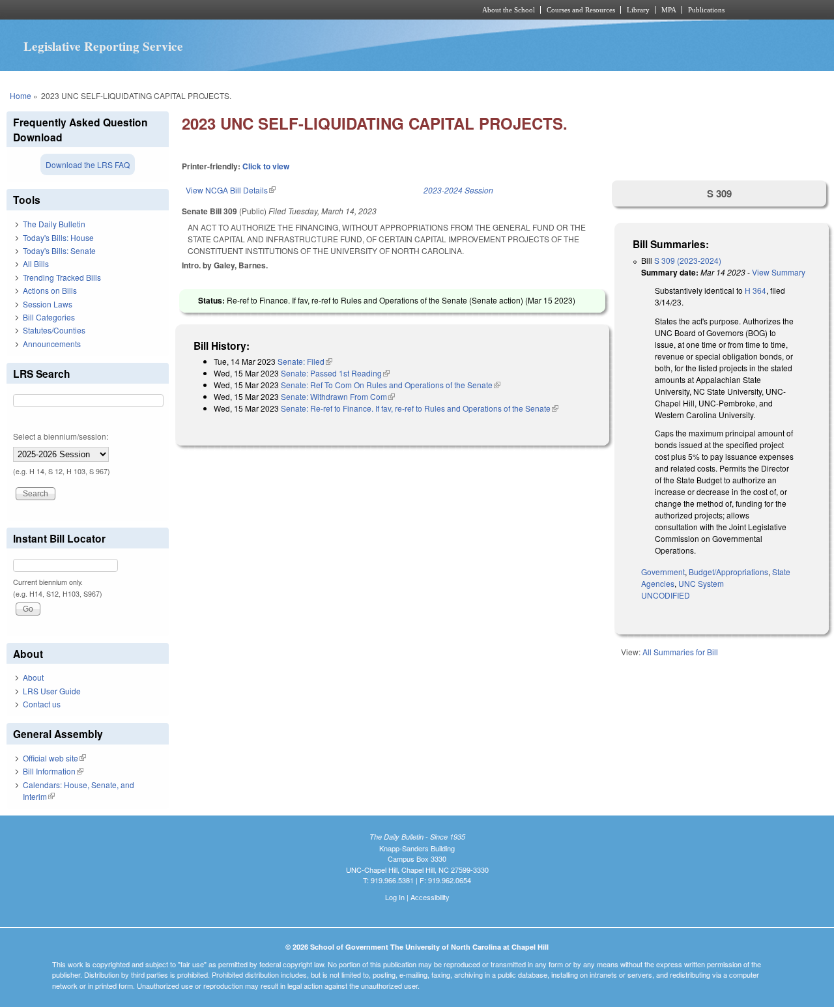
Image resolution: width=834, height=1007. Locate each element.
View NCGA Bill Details (231, 189)
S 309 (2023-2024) (687, 260)
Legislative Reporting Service (103, 46)
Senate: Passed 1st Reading (335, 372)
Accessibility (430, 897)
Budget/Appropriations (728, 571)
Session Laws (47, 303)
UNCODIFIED (665, 595)
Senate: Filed (305, 361)
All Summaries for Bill (680, 651)
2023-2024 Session (458, 189)
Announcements (52, 343)
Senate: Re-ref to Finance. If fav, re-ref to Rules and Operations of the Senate (419, 408)
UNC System (701, 583)
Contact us (42, 703)
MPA (668, 10)
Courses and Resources (581, 10)
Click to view (265, 166)
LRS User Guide (52, 690)
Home (20, 95)
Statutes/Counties (54, 329)
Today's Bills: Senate (59, 250)
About (33, 677)
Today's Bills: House (58, 237)
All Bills (36, 263)
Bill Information (53, 770)
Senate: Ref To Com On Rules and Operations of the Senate (390, 384)
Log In (395, 897)
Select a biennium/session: (60, 436)
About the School (508, 10)
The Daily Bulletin (54, 223)
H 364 (755, 290)
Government (663, 571)
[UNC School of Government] (244, 10)
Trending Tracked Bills (62, 277)
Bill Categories (49, 316)
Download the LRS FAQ (88, 164)
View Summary (778, 271)
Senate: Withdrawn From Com (338, 396)
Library (638, 10)
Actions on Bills (50, 290)
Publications (706, 10)
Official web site (54, 757)
